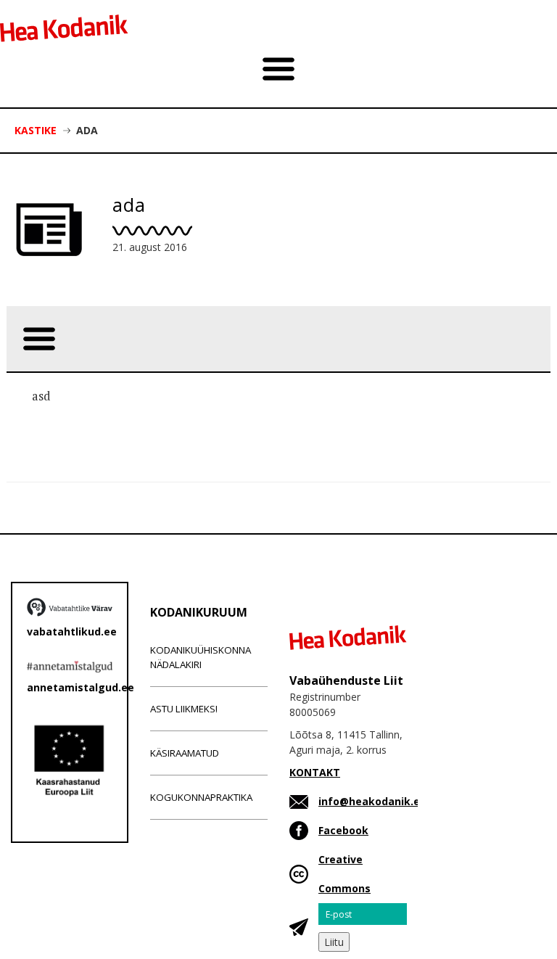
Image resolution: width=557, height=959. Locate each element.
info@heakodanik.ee (372, 801)
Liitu (334, 942)
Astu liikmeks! (184, 708)
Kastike (36, 130)
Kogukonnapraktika (201, 797)
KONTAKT (314, 772)
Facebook (343, 830)
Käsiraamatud (184, 753)
